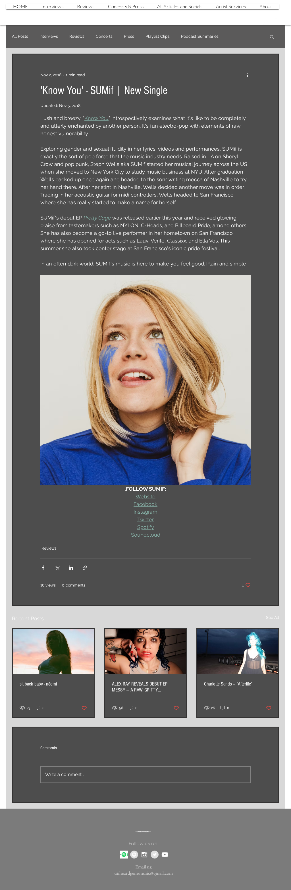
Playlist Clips (158, 36)
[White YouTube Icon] (276, 21)
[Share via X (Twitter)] (57, 567)
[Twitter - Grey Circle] (155, 855)
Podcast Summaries (200, 36)
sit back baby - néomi (38, 684)
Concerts (104, 36)
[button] (272, 36)
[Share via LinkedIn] (71, 567)
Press (129, 36)
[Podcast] (124, 855)
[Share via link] (85, 567)
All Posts (20, 36)
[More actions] (247, 74)
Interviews (49, 36)
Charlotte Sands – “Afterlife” (228, 684)
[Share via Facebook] (43, 567)
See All (272, 617)
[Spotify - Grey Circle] (134, 855)
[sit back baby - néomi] (53, 651)
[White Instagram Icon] (266, 21)
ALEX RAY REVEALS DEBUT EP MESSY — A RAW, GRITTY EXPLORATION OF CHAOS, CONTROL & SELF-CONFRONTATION (144, 687)
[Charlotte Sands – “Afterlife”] (237, 651)
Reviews (76, 36)
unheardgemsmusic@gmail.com (143, 873)
